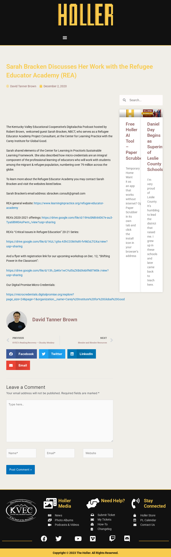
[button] (65, 37)
